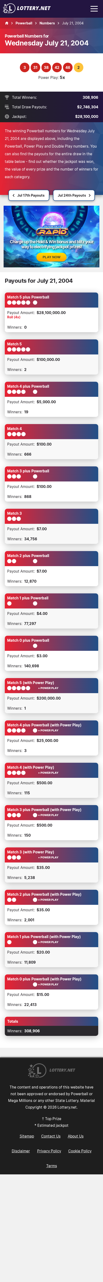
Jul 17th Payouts (31, 195)
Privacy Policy (49, 1151)
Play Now (51, 257)
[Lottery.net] (27, 12)
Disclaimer (21, 1151)
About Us (76, 1136)
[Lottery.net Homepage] (6, 23)
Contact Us (51, 1136)
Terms (51, 1165)
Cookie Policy (80, 1151)
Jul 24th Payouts (72, 195)
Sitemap (27, 1136)
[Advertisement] (51, 1228)
